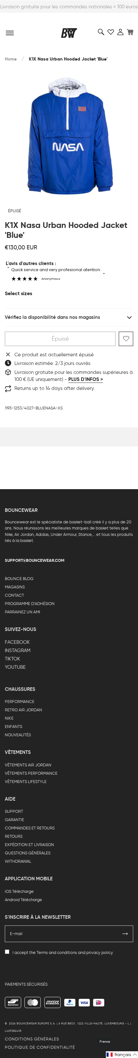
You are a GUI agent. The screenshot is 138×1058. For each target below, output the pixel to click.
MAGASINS (15, 587)
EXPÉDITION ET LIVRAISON (29, 844)
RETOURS (13, 836)
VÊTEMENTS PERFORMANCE (31, 773)
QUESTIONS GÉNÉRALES (27, 853)
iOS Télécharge (19, 891)
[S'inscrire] (125, 933)
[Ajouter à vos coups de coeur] (126, 339)
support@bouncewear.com (35, 560)
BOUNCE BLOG (19, 578)
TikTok (12, 659)
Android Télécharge (23, 899)
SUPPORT (14, 811)
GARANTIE (14, 819)
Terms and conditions (57, 952)
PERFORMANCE (19, 701)
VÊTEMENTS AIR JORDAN (28, 765)
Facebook (17, 642)
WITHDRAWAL (18, 861)
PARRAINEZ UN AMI (22, 612)
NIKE (9, 718)
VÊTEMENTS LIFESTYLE (26, 781)
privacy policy (99, 952)
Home (11, 59)
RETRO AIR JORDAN (23, 709)
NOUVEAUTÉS (18, 734)
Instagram (17, 650)
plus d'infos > (85, 379)
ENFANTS (13, 726)
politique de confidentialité (40, 1047)
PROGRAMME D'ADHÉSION (30, 603)
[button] (122, 1054)
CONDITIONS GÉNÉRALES (32, 1039)
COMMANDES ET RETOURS (30, 828)
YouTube (15, 667)
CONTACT (14, 595)
